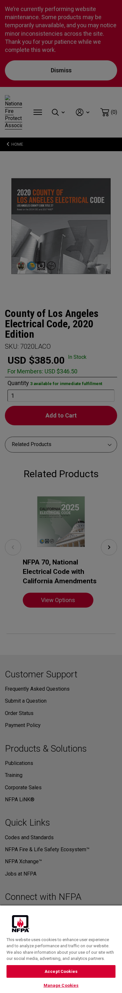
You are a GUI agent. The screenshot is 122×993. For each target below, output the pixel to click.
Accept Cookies (61, 971)
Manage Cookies (61, 985)
